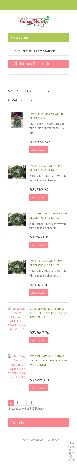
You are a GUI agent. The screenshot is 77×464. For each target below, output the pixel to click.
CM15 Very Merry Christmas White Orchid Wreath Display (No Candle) (48, 313)
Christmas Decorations (39, 51)
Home (16, 51)
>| (31, 402)
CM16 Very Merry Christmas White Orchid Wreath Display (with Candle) (48, 360)
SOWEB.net (51, 440)
